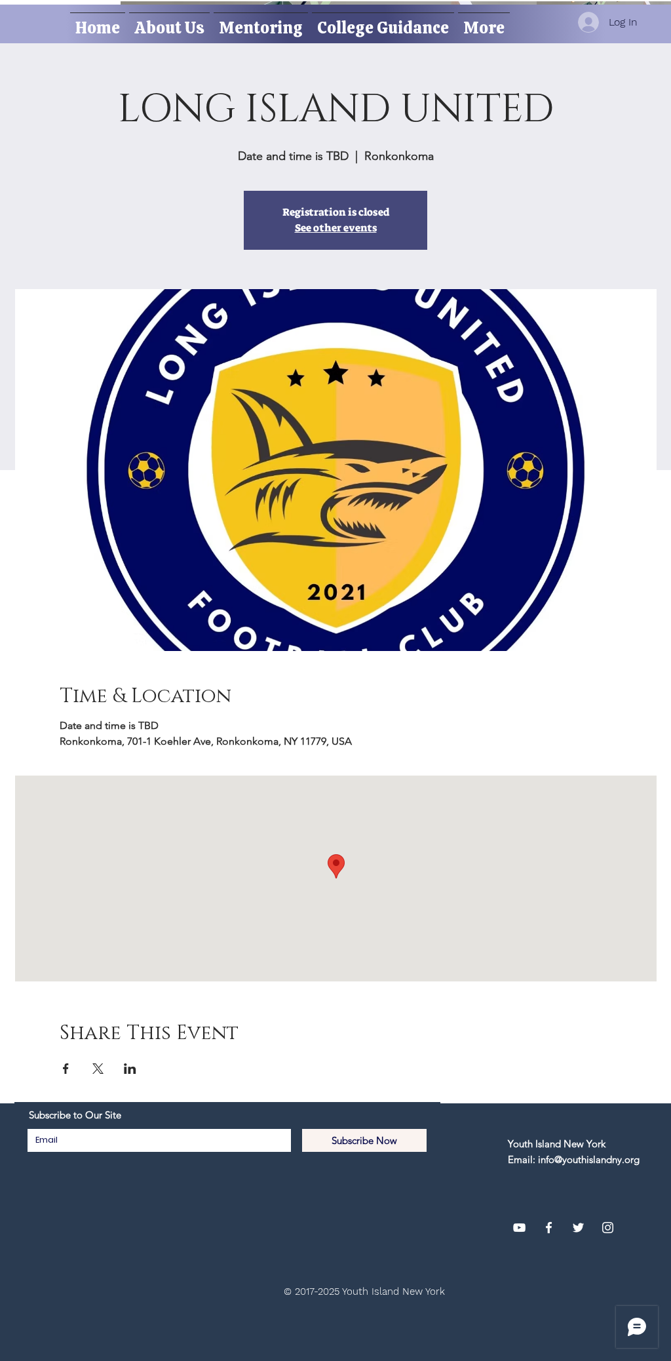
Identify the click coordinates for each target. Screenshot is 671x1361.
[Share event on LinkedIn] (130, 1068)
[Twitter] (578, 1227)
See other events (336, 228)
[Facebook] (548, 1227)
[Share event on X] (98, 1068)
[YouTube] (519, 1227)
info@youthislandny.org (589, 1159)
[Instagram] (607, 1227)
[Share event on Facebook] (66, 1068)
